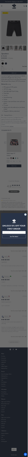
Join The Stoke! (13, 236)
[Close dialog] (25, 215)
